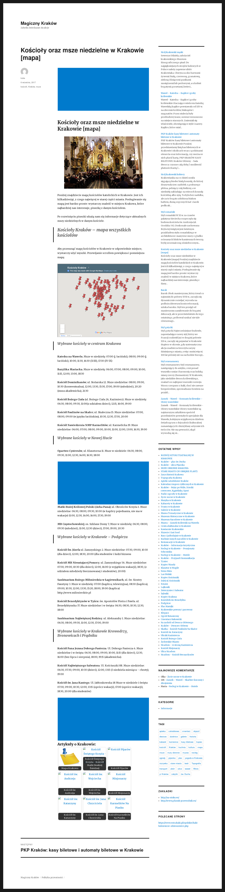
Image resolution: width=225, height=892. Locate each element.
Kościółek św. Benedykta (173, 600)
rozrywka (163, 763)
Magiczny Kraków (39, 23)
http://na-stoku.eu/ (170, 797)
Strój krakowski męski (172, 52)
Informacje (166, 708)
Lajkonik (165, 587)
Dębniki (165, 593)
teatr (187, 763)
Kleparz (165, 613)
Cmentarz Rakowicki (171, 619)
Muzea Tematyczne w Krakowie (177, 513)
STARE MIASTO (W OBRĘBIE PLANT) (179, 471)
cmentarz (186, 731)
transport (163, 768)
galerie (184, 736)
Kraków (31, 86)
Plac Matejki (167, 606)
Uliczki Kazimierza (170, 635)
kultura (192, 747)
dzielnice (174, 736)
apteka (162, 731)
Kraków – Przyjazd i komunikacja (178, 558)
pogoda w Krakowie (193, 757)
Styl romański (168, 212)
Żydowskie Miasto (170, 642)
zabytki (174, 774)
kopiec (199, 741)
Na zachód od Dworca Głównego (177, 622)
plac (180, 757)
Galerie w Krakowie (170, 510)
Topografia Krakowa (171, 478)
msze (38, 86)
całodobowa (174, 731)
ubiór (172, 768)
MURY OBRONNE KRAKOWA (174, 468)
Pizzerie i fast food (170, 532)
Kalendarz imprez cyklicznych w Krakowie (182, 484)
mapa (200, 747)
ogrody (162, 757)
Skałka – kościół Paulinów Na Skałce (179, 629)
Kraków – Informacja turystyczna (178, 545)
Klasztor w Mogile (170, 568)
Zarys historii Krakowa (172, 474)
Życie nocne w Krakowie (173, 497)
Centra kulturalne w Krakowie (176, 526)
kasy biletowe (187, 741)
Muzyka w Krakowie (171, 500)
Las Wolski (166, 574)
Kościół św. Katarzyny (172, 632)
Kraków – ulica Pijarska (173, 465)
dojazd (196, 731)
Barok (164, 290)
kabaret (162, 741)
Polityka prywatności (52, 877)
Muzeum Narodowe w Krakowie (177, 519)
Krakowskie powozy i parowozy (177, 609)
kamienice (173, 741)
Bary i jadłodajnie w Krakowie (176, 535)
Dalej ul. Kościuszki (170, 580)
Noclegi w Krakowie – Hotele (175, 555)
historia (193, 736)
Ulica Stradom (168, 651)
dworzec (163, 736)
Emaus (164, 584)
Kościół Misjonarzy (170, 648)
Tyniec (164, 561)
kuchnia (182, 747)
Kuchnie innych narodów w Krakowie (179, 539)
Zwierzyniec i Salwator (172, 590)
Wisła (195, 768)
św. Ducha (185, 774)
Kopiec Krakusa (169, 597)
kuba (23, 78)
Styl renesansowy (170, 361)
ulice (180, 768)
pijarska (172, 757)
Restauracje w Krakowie (173, 542)
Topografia (196, 763)
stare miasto (176, 763)
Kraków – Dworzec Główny (174, 625)
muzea (186, 752)
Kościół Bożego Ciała (171, 638)
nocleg (194, 752)
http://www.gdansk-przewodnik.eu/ (178, 801)
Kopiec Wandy (168, 564)
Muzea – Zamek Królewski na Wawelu (180, 523)
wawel (187, 768)
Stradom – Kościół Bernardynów (177, 654)
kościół (24, 86)
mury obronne (173, 752)
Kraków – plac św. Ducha (173, 461)
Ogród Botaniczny (170, 616)
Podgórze (166, 603)
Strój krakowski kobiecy (173, 174)
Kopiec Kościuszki (170, 577)
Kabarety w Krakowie (171, 503)
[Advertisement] (104, 89)
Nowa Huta (166, 571)
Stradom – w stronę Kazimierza (177, 645)
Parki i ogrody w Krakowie (174, 494)
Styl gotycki (167, 327)
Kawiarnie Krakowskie (172, 529)
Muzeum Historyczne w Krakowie (178, 516)
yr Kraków (163, 774)
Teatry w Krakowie (170, 506)
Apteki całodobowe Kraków (174, 481)
